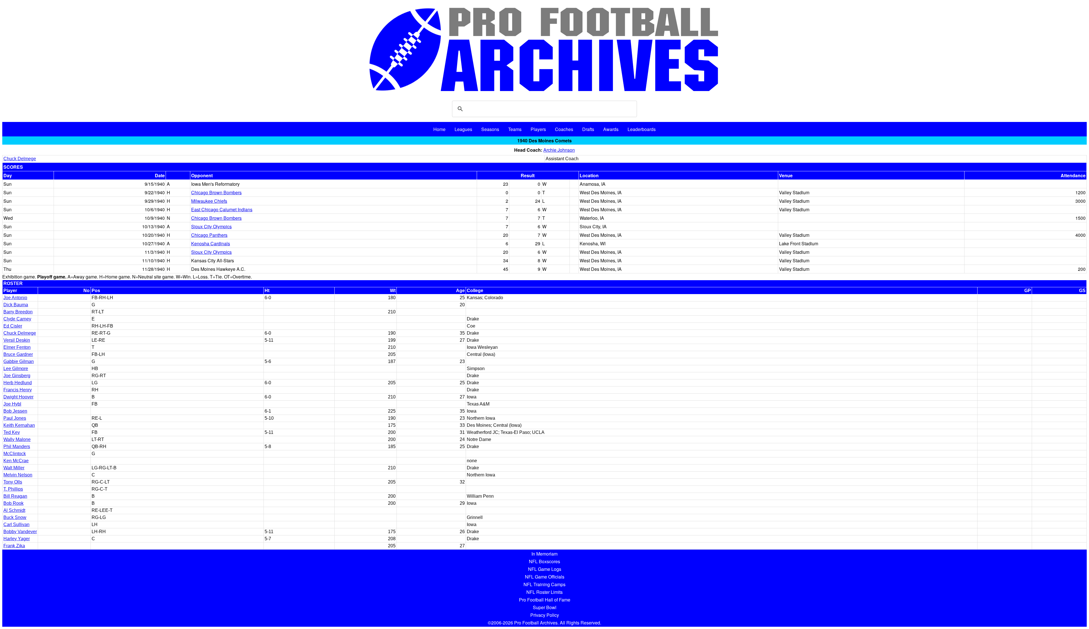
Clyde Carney (17, 318)
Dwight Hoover (18, 396)
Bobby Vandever (20, 531)
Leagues (463, 129)
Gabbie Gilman (18, 361)
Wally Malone (17, 439)
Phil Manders (16, 446)
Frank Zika (14, 545)
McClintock (14, 453)
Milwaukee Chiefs (209, 201)
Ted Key (11, 432)
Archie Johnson (559, 150)
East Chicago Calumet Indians (221, 209)
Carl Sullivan (16, 524)
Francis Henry (17, 389)
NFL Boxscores (544, 561)
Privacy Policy (544, 615)
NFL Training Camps (544, 584)
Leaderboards (642, 129)
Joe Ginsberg (16, 375)
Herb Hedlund (17, 382)
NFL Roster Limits (544, 592)
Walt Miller (13, 467)
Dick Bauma (15, 304)
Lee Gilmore (15, 368)
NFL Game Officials (544, 576)
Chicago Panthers (209, 235)
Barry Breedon (18, 311)
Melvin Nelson (17, 474)
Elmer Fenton (17, 347)
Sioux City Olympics (211, 226)
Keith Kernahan (19, 425)
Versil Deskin (16, 340)
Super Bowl (544, 607)
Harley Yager (16, 538)
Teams (515, 129)
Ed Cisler (12, 326)
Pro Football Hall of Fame (544, 599)
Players (538, 129)
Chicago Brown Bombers (216, 192)
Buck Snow (14, 517)
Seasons (490, 129)
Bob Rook (13, 503)
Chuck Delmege (19, 158)
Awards (611, 129)
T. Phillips (13, 489)
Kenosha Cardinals (210, 243)
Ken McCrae (16, 460)
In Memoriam (544, 553)
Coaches (564, 129)
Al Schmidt (14, 510)
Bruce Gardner (18, 354)
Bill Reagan (15, 496)
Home (439, 129)
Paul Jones (14, 418)
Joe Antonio (15, 297)
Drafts (588, 129)
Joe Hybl (12, 404)
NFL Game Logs (544, 569)
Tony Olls (12, 482)
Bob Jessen (15, 411)
